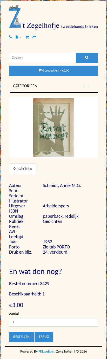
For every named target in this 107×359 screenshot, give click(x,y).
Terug (44, 337)
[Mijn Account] (19, 37)
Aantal (14, 314)
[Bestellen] (34, 37)
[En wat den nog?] (53, 127)
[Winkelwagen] (27, 37)
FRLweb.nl (46, 352)
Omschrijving (22, 169)
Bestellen (21, 337)
